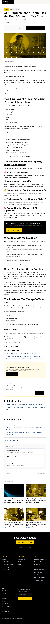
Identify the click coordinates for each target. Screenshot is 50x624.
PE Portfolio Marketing (39, 567)
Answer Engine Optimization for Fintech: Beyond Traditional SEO (24, 404)
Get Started (5, 609)
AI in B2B (6, 9)
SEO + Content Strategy (8, 564)
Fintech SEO (37, 564)
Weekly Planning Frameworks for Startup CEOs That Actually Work (25, 358)
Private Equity (21, 567)
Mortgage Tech (22, 559)
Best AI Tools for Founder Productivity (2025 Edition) (21, 353)
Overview (4, 559)
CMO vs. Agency (38, 580)
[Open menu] (46, 2)
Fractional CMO (6, 561)
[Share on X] (9, 22)
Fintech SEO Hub (15, 9)
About (3, 588)
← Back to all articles (11, 440)
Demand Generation (39, 569)
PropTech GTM (38, 561)
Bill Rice (7, 19)
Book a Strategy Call (14, 230)
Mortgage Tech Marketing (40, 559)
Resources (4, 598)
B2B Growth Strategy (39, 577)
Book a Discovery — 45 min (25, 542)
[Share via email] (11, 22)
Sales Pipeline (5, 569)
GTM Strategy (5, 567)
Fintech (20, 564)
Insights (4, 593)
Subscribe (39, 392)
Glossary (4, 601)
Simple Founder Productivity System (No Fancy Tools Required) (24, 356)
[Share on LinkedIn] (8, 22)
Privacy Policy (5, 611)
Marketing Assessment (7, 603)
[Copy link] (13, 22)
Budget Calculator (6, 606)
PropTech (20, 561)
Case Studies (5, 590)
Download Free (12, 374)
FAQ (3, 596)
